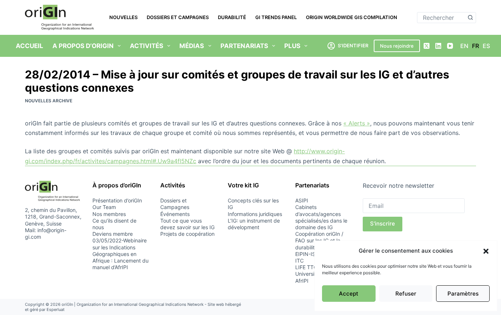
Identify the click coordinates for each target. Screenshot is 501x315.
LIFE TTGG (308, 267)
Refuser (405, 293)
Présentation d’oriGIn (117, 200)
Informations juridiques (255, 214)
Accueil (29, 46)
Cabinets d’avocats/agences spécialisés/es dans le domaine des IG (321, 217)
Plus (292, 46)
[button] (486, 251)
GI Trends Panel (276, 17)
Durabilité (232, 17)
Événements (175, 214)
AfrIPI (301, 281)
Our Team (104, 207)
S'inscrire (382, 223)
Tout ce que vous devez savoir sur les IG (187, 223)
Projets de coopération (187, 234)
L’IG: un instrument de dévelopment (254, 223)
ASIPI (301, 200)
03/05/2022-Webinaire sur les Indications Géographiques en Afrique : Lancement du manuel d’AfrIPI (120, 253)
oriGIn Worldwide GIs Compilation (351, 17)
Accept (348, 293)
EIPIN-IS (305, 254)
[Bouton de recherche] (470, 17)
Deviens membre (112, 234)
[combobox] (441, 17)
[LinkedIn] (438, 46)
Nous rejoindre (397, 46)
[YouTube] (450, 46)
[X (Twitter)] (426, 46)
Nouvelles (123, 17)
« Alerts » (356, 123)
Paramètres (463, 293)
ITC (299, 260)
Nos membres (109, 214)
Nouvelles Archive (48, 100)
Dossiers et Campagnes (178, 17)
